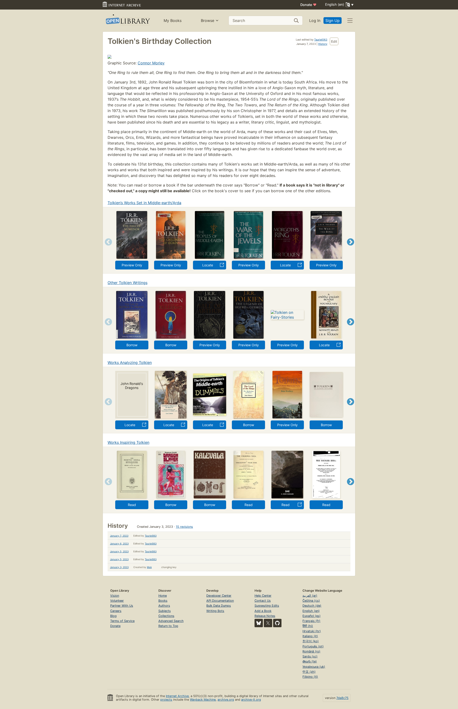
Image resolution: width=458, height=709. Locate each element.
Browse (207, 20)
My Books (173, 20)
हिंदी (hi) (307, 626)
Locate (207, 265)
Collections (166, 616)
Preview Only (132, 265)
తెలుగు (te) (309, 661)
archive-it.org (251, 699)
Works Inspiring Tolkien (128, 442)
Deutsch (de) (311, 605)
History (322, 44)
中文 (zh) (309, 671)
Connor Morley (151, 63)
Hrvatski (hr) (311, 631)
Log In (314, 20)
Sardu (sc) (309, 656)
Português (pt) (313, 646)
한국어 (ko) (310, 641)
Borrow (131, 345)
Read (132, 505)
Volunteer (117, 600)
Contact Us (263, 600)
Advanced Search (171, 621)
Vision (114, 595)
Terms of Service (122, 621)
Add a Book (263, 611)
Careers (115, 611)
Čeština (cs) (311, 600)
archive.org (226, 699)
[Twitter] (268, 623)
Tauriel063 (320, 39)
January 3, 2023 (119, 567)
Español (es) (311, 616)
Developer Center (218, 595)
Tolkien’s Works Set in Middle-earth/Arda (144, 202)
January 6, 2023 (119, 543)
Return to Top (168, 626)
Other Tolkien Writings (127, 282)
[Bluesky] (259, 623)
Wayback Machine (203, 699)
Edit (334, 41)
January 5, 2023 (119, 551)
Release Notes (265, 616)
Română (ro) (311, 651)
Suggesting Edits (267, 605)
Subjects (164, 611)
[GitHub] (277, 623)
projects (166, 699)
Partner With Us (121, 605)
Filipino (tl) (310, 676)
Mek (149, 567)
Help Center (263, 595)
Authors (164, 605)
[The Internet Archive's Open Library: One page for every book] (127, 21)
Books (162, 600)
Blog (113, 616)
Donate (308, 5)
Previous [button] (107, 248)
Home (162, 595)
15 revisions (184, 526)
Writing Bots (215, 611)
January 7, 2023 (119, 535)
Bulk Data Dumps (218, 605)
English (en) (311, 611)
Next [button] (350, 248)
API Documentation (220, 600)
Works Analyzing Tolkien (130, 362)
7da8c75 (342, 698)
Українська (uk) (313, 666)
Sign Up (332, 20)
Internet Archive (177, 696)
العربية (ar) (309, 595)
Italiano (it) (310, 636)
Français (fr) (311, 621)
